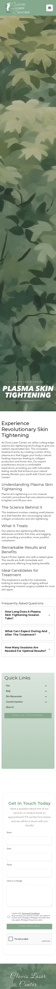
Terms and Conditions (31, 913)
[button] (49, 7)
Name (9, 833)
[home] (16, 7)
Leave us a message (14, 881)
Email (9, 849)
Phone (9, 865)
